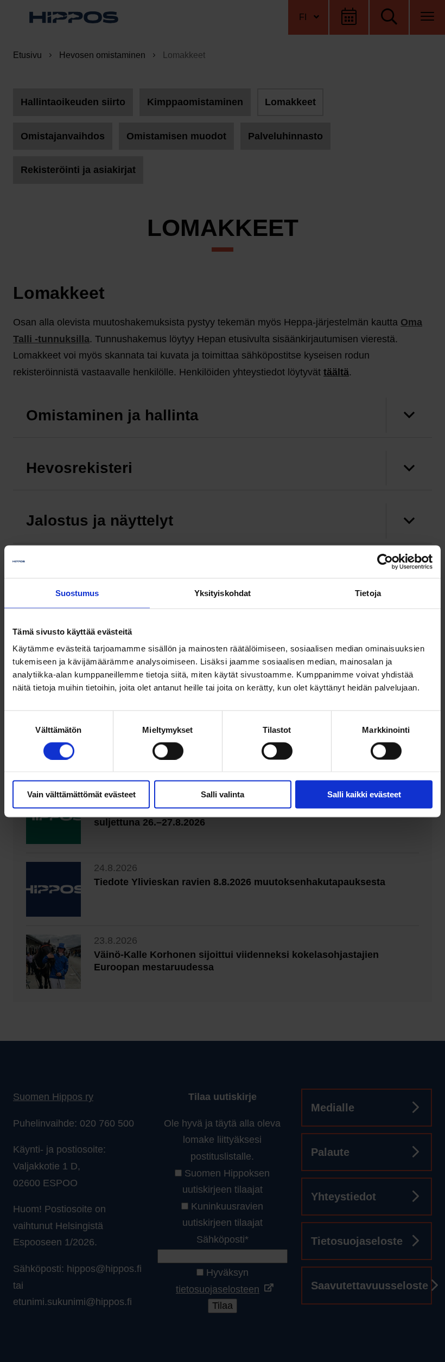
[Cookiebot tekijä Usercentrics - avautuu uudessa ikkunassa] (385, 561)
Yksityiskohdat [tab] (222, 592)
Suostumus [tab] (77, 592)
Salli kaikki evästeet (364, 794)
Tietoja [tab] (368, 592)
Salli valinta (222, 794)
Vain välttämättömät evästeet (81, 794)
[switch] (167, 750)
